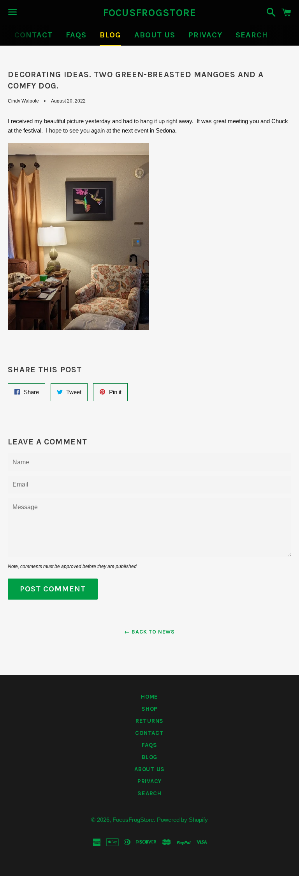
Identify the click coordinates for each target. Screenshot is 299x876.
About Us (154, 34)
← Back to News (149, 631)
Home (149, 696)
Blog (110, 34)
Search (252, 34)
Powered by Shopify (182, 819)
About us (149, 769)
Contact (33, 34)
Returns (149, 720)
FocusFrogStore (149, 12)
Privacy (205, 34)
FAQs (76, 34)
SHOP (149, 708)
